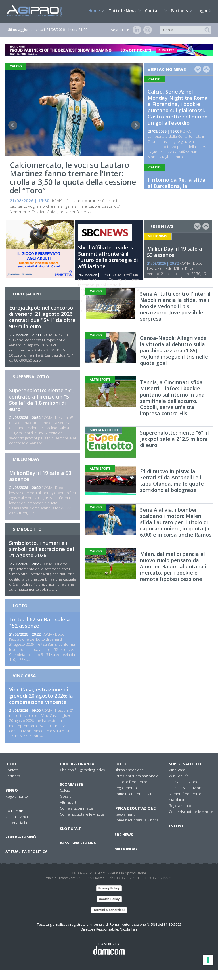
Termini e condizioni (109, 910)
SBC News (123, 834)
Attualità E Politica (26, 851)
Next (135, 125)
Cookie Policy (109, 899)
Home (94, 10)
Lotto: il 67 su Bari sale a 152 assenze (39, 622)
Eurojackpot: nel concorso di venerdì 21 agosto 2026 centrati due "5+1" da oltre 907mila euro (42, 317)
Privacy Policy (109, 888)
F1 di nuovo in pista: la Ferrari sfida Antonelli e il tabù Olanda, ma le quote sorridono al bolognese (172, 480)
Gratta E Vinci (16, 816)
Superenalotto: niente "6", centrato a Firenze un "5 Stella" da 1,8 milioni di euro (41, 399)
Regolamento (16, 796)
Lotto (121, 763)
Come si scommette (76, 808)
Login (202, 10)
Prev (12, 125)
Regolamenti (124, 814)
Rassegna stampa (78, 843)
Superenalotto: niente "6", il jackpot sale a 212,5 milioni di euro (174, 438)
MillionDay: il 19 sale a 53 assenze (174, 251)
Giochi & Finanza (77, 763)
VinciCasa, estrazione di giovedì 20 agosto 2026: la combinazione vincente (41, 695)
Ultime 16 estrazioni (185, 787)
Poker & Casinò (20, 837)
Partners (180, 10)
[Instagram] (146, 30)
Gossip (66, 796)
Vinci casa (177, 769)
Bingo (11, 790)
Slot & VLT (70, 828)
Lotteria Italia (16, 822)
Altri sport (68, 802)
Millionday (126, 849)
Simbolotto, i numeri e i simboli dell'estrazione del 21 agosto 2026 (41, 549)
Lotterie (14, 810)
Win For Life (179, 775)
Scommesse (71, 784)
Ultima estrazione (129, 769)
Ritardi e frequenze (130, 781)
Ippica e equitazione (135, 808)
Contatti (154, 10)
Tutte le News (122, 10)
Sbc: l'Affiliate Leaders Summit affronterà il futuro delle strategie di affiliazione (108, 257)
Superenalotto (185, 763)
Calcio (65, 790)
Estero (176, 826)
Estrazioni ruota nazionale (136, 775)
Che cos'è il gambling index (82, 769)
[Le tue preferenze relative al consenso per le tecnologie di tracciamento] (208, 960)
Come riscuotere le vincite (82, 814)
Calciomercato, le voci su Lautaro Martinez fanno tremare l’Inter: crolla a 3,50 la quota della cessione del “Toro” (73, 178)
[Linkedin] (135, 30)
